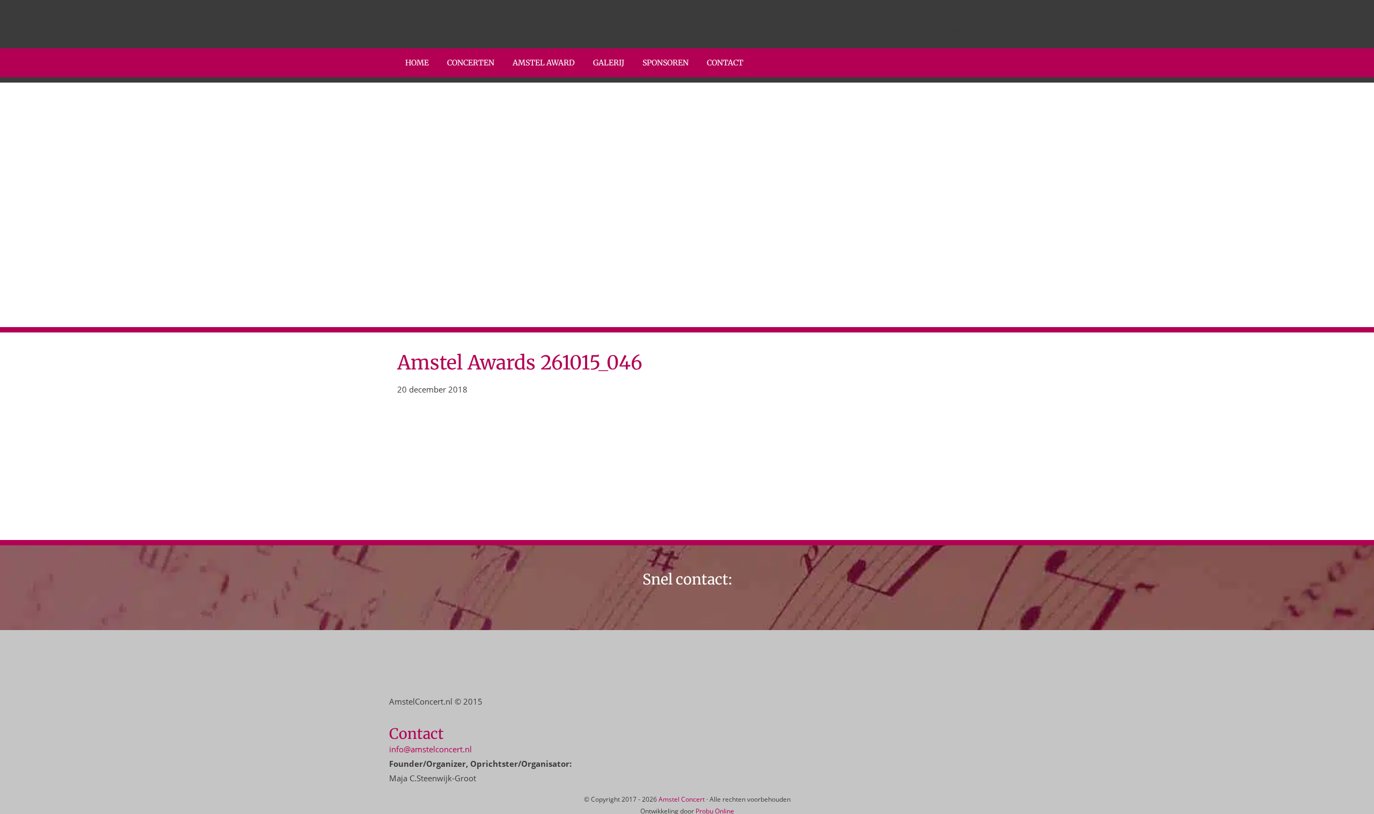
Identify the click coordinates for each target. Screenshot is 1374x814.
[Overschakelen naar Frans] (921, 12)
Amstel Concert (406, 2)
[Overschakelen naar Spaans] (962, 12)
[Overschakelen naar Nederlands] (881, 12)
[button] (440, 205)
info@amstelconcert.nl (430, 749)
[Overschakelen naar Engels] (901, 12)
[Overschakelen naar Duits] (942, 12)
